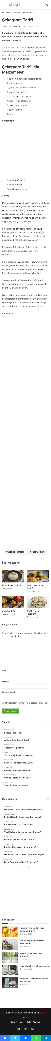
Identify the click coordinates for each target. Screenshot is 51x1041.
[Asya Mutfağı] (13, 602)
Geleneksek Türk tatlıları (14, 47)
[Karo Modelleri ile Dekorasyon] (10, 970)
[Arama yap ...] (47, 6)
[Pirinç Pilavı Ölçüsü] (13, 576)
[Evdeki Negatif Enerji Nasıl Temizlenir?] (10, 944)
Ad (4, 671)
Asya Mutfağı (8, 611)
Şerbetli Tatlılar (15, 551)
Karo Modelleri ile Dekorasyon (34, 966)
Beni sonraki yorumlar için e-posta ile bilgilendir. (27, 703)
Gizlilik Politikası (33, 1022)
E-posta (6, 681)
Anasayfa (8, 13)
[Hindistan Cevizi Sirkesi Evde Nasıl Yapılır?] (10, 982)
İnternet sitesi (8, 692)
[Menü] (3, 6)
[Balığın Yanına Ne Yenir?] (38, 576)
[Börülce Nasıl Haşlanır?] (38, 602)
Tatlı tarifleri (37, 551)
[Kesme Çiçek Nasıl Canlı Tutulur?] (10, 957)
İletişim (14, 1022)
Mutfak (17, 13)
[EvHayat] (14, 4)
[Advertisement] (25, 152)
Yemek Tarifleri (28, 13)
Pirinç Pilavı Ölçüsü (11, 585)
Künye (22, 1022)
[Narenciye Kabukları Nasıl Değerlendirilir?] (10, 932)
